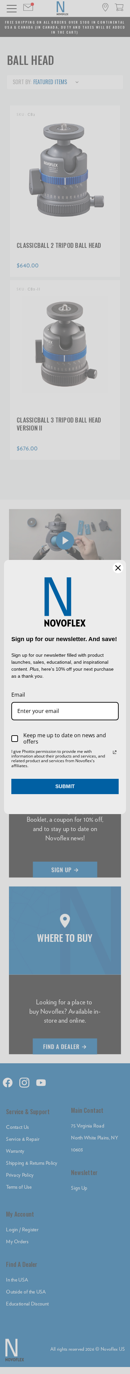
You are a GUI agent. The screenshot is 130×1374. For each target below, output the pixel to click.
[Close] (118, 568)
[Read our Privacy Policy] (115, 752)
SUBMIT (65, 786)
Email (18, 694)
